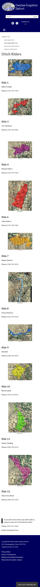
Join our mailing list (27, 584)
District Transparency (9, 554)
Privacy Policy (6, 552)
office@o (9, 530)
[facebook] (17, 24)
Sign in (20, 560)
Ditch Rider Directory (11, 43)
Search (35, 17)
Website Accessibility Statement (12, 557)
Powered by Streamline (9, 560)
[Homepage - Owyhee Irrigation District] (20, 8)
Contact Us (25, 22)
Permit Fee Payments (10, 49)
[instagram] (12, 24)
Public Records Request (12, 46)
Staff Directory (9, 40)
